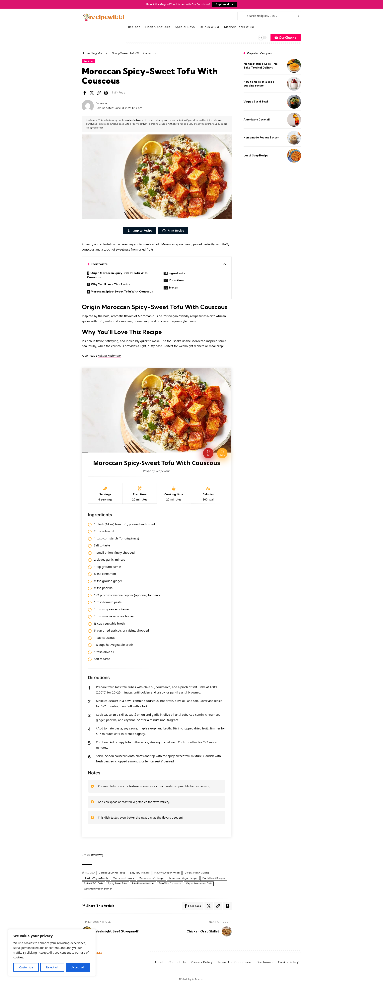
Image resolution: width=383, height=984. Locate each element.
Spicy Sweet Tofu (117, 883)
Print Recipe (175, 230)
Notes (173, 287)
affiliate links (134, 120)
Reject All (52, 967)
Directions (176, 280)
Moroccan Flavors (123, 878)
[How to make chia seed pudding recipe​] (294, 84)
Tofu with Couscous (170, 883)
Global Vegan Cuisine (197, 873)
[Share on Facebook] (84, 93)
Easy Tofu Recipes (139, 873)
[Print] (106, 93)
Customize (26, 967)
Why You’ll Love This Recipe (110, 284)
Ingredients (177, 273)
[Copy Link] (99, 93)
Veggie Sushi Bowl (256, 101)
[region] (52, 952)
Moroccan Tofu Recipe (151, 878)
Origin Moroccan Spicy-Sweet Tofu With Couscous (117, 275)
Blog (94, 53)
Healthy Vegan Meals (96, 878)
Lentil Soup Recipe (256, 155)
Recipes (89, 61)
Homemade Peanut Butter (261, 137)
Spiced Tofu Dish (93, 883)
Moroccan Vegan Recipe (183, 878)
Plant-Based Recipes (213, 878)
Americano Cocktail (257, 119)
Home (86, 53)
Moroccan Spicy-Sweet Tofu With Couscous (122, 291)
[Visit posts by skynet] (88, 106)
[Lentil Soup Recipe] (294, 156)
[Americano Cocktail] (294, 120)
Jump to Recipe (141, 230)
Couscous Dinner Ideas (112, 873)
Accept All (78, 967)
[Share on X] (92, 93)
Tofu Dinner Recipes (143, 883)
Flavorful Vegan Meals (167, 873)
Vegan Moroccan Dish (198, 883)
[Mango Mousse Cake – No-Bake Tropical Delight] (294, 66)
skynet (104, 103)
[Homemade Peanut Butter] (294, 138)
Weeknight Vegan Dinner (98, 888)
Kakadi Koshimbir (109, 355)
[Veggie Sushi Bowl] (294, 102)
